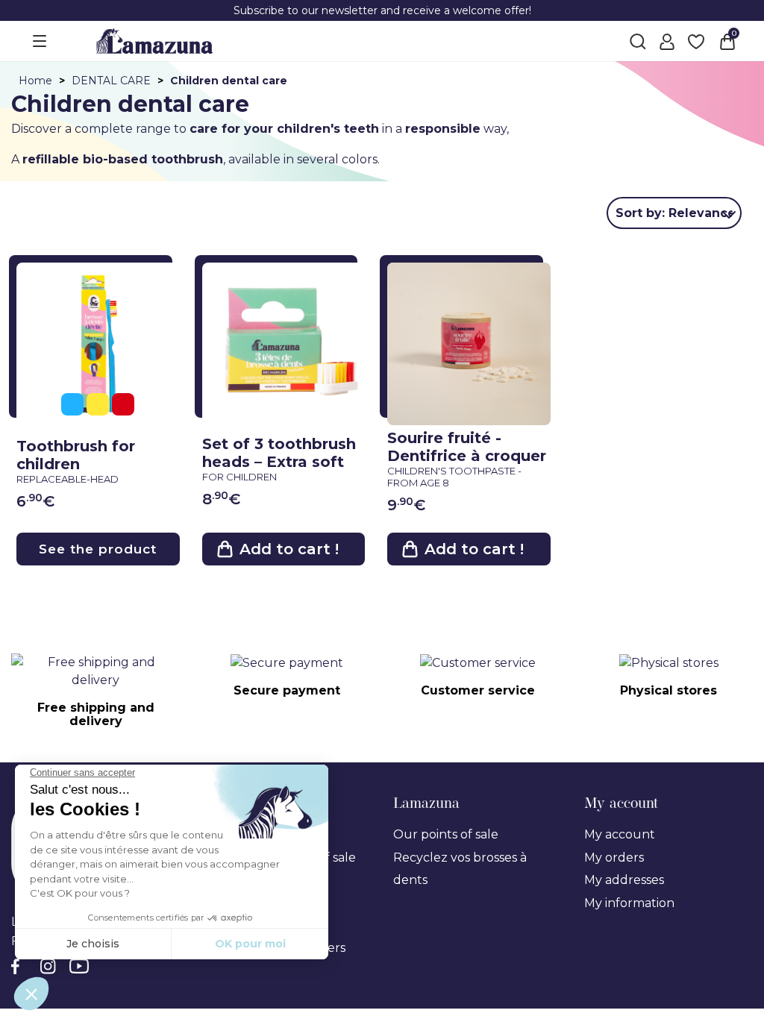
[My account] (667, 41)
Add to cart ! (289, 549)
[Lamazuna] (154, 40)
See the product (98, 549)
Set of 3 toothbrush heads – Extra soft (279, 459)
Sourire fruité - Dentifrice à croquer (466, 459)
